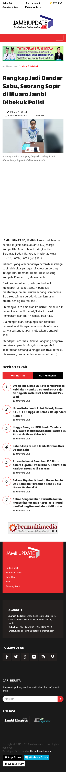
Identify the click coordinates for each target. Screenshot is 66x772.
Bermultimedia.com (40, 751)
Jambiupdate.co (10, 66)
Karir (8, 581)
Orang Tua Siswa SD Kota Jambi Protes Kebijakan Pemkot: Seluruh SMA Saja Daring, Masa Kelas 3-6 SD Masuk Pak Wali (39, 392)
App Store (14, 757)
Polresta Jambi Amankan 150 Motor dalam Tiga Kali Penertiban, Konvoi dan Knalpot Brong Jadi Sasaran (39, 465)
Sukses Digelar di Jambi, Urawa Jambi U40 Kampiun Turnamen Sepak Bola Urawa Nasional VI (38, 484)
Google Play (16, 763)
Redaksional (12, 567)
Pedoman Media (14, 572)
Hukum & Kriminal (29, 66)
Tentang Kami (13, 586)
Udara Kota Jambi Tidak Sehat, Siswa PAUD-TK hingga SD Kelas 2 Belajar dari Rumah (39, 412)
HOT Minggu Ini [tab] (48, 375)
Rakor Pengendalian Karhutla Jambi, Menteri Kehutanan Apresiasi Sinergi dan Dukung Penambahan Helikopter (38, 503)
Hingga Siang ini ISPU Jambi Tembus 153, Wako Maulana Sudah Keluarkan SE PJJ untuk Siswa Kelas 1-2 (39, 431)
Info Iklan (10, 577)
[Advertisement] (33, 200)
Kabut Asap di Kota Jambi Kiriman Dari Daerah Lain (38, 448)
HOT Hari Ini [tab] (17, 375)
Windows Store (38, 757)
